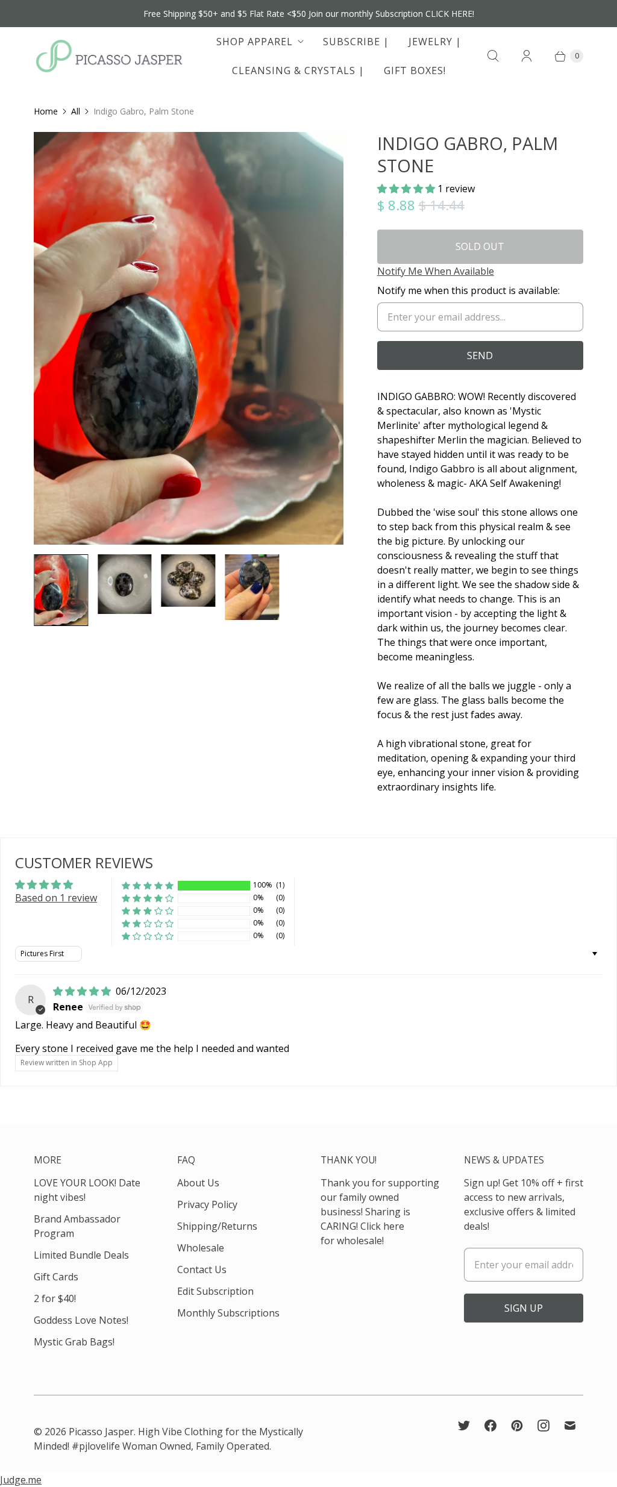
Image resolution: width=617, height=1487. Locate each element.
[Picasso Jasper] (109, 56)
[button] (407, 188)
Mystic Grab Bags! (74, 1341)
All (75, 111)
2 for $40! (55, 1298)
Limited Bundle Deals (81, 1255)
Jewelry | (435, 41)
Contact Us (202, 1269)
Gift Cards (56, 1276)
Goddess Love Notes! (81, 1320)
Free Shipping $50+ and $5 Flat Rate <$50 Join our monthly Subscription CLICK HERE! (308, 13)
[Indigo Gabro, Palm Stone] (188, 338)
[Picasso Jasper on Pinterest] (517, 1425)
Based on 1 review (56, 897)
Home (46, 111)
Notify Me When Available (435, 271)
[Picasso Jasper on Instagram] (543, 1425)
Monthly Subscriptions (228, 1313)
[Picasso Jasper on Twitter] (464, 1425)
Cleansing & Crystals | (298, 70)
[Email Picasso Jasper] (570, 1425)
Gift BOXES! (415, 70)
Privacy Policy (207, 1204)
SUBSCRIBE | (356, 41)
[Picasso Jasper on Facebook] (490, 1425)
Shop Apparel (254, 41)
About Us (198, 1182)
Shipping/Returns (217, 1226)
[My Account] (526, 56)
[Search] (493, 56)
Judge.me (21, 1479)
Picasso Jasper (101, 1431)
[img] (83, 991)
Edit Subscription (215, 1291)
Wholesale (200, 1247)
